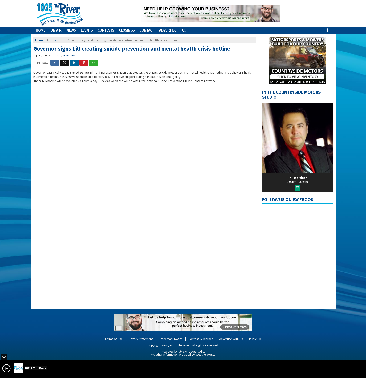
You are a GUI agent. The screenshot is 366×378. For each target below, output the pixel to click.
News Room (70, 55)
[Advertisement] (210, 13)
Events (87, 30)
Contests (106, 30)
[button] (184, 30)
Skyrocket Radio (193, 351)
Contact (147, 30)
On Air (55, 30)
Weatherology (205, 354)
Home (40, 30)
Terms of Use (113, 339)
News (71, 30)
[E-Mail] (297, 188)
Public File (255, 339)
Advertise (167, 30)
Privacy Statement (141, 339)
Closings (127, 30)
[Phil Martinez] (297, 138)
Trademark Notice (171, 339)
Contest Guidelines (201, 339)
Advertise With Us (231, 339)
